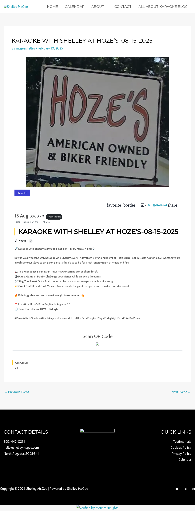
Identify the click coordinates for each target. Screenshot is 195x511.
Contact (123, 7)
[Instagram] (185, 489)
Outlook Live (160, 205)
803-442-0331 (14, 442)
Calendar (75, 7)
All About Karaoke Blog (163, 7)
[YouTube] (177, 489)
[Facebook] (193, 489)
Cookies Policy (180, 447)
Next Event (181, 392)
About (97, 7)
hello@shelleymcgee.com (21, 447)
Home (52, 7)
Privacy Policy (181, 454)
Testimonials (182, 442)
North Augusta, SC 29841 (21, 454)
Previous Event (16, 392)
